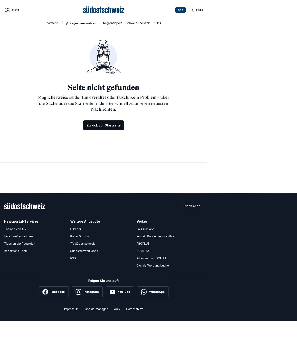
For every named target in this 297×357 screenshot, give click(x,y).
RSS (73, 258)
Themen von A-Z (15, 229)
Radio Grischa (79, 236)
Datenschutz (134, 309)
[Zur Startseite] (103, 10)
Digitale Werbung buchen (154, 265)
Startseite (52, 23)
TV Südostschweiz (82, 243)
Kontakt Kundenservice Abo (155, 236)
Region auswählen (83, 23)
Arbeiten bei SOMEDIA (151, 258)
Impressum (71, 309)
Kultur (157, 23)
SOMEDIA (143, 251)
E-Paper (75, 229)
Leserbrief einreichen (18, 236)
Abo (180, 10)
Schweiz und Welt (138, 23)
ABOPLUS (143, 243)
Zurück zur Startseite (103, 125)
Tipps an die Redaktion (19, 243)
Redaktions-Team (15, 251)
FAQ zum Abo (146, 229)
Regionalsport (112, 23)
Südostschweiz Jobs (84, 251)
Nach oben (192, 206)
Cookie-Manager (96, 309)
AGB (117, 309)
